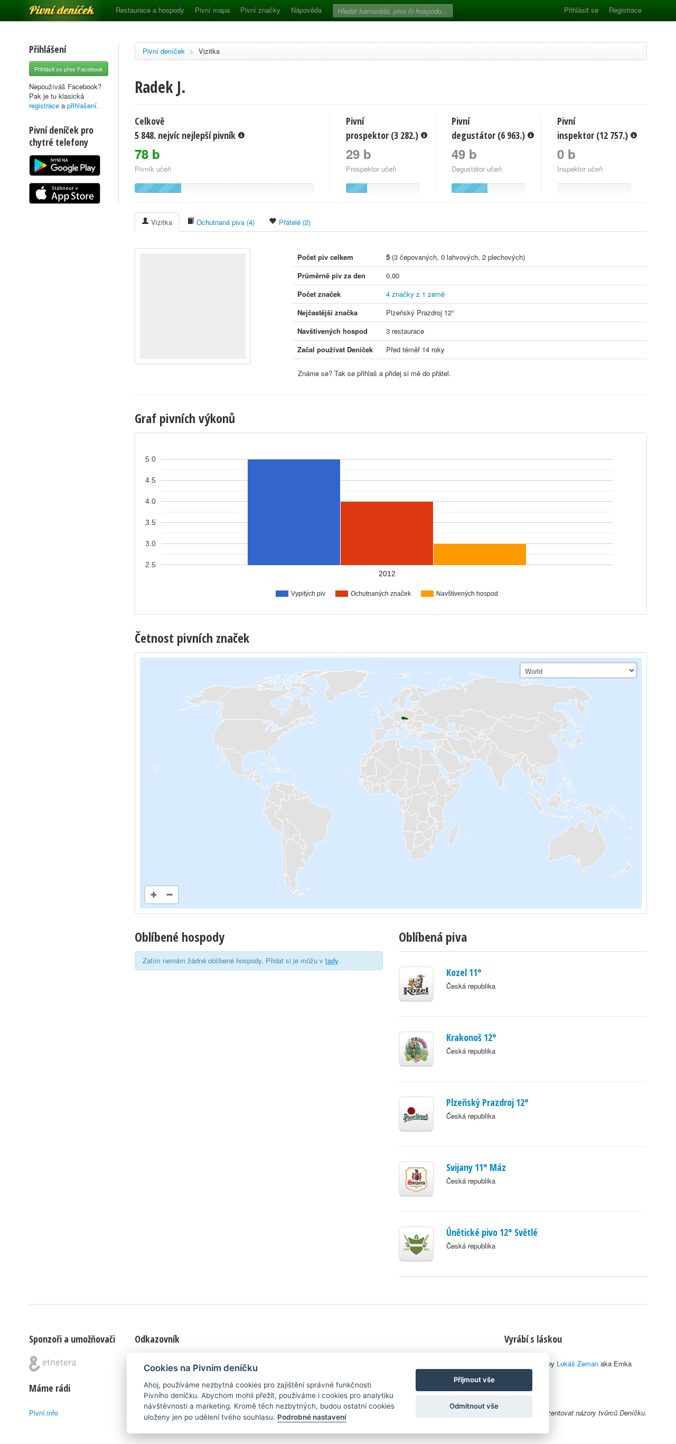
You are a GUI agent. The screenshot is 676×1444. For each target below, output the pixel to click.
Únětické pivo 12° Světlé (492, 1232)
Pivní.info (43, 1413)
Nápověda (306, 10)
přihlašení (82, 105)
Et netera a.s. (52, 1364)
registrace (44, 105)
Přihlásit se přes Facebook (68, 68)
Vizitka (209, 51)
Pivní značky (260, 10)
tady (331, 960)
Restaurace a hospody (150, 10)
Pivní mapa (212, 10)
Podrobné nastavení (311, 1417)
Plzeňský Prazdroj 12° (487, 1102)
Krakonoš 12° (471, 1037)
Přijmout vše (474, 1379)
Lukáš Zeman (577, 1363)
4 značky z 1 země (415, 294)
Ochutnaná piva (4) (224, 222)
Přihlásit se (581, 10)
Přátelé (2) (294, 222)
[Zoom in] (154, 895)
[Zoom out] (169, 895)
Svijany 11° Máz (476, 1167)
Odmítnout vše (474, 1406)
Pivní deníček (50, 6)
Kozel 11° (464, 972)
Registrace (625, 10)
